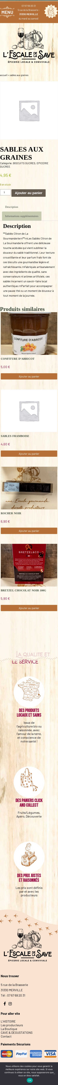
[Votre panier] (50, 12)
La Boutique (9, 1029)
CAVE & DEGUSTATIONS (16, 1032)
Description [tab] (11, 206)
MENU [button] (7, 12)
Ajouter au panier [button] (29, 376)
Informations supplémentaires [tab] (21, 216)
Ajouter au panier (28, 193)
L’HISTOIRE (8, 1021)
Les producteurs (12, 1025)
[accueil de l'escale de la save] (29, 68)
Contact (6, 1036)
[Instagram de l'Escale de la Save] (10, 1003)
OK (29, 1080)
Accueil (3, 75)
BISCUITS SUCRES (24, 163)
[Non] (54, 1073)
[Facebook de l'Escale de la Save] (4, 1003)
